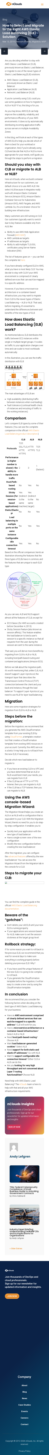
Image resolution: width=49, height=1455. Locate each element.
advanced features (17, 856)
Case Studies (24, 1405)
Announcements (23, 41)
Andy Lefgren (18, 1238)
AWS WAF (20, 235)
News (24, 1399)
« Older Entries (16, 1248)
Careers (24, 1418)
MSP (44, 41)
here (23, 260)
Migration (36, 41)
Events (24, 1411)
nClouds (23, 1084)
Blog (24, 1392)
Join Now (12, 1296)
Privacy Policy (24, 1451)
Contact (24, 1424)
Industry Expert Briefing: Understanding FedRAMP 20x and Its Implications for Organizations (24, 1232)
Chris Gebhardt (18, 1196)
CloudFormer (16, 736)
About (24, 1386)
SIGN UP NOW (14, 1127)
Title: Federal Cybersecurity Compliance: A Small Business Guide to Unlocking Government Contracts (24, 1190)
